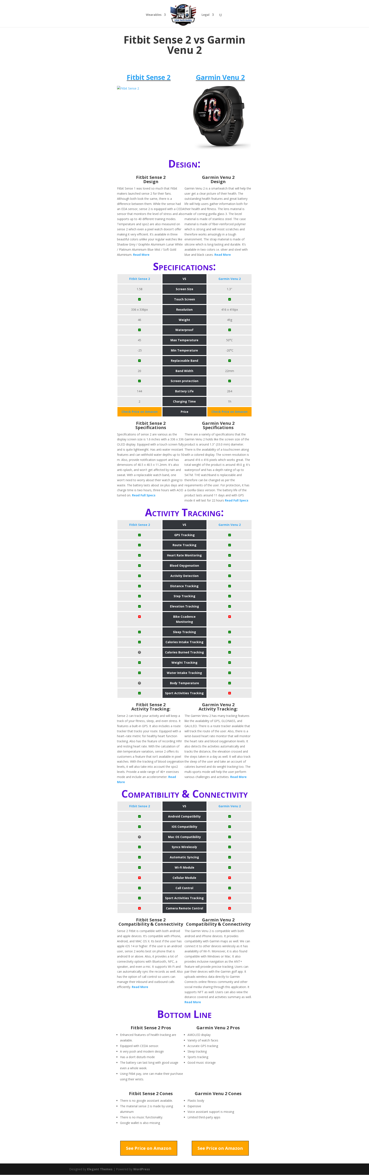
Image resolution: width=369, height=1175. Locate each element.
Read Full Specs (143, 495)
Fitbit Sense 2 (149, 77)
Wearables (153, 15)
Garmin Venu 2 (220, 77)
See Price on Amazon (148, 1148)
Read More (141, 255)
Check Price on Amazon (140, 412)
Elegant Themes (100, 1169)
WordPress (141, 1169)
